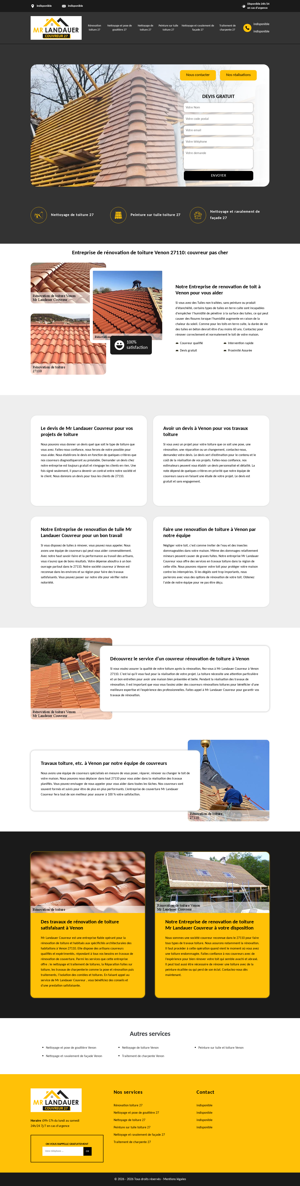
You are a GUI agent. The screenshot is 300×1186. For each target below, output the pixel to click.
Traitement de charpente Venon (143, 1056)
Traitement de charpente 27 (132, 1142)
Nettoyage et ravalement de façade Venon (74, 1056)
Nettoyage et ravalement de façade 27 (139, 1134)
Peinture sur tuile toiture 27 (156, 215)
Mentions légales (174, 1179)
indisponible (75, 6)
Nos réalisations (238, 75)
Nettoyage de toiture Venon (140, 1047)
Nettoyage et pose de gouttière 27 (136, 1112)
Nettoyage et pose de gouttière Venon (71, 1047)
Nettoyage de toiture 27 (72, 215)
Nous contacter (198, 75)
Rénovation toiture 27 (128, 1105)
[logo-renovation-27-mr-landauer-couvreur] (56, 28)
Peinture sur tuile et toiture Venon (220, 1047)
